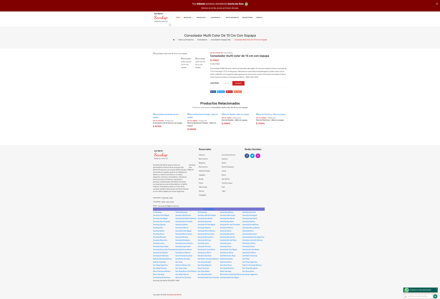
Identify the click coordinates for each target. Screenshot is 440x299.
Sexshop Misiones (159, 237)
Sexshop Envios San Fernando (164, 250)
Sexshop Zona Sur (249, 212)
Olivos (224, 175)
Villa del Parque (204, 171)
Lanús (224, 171)
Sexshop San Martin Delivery (185, 218)
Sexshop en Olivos (204, 253)
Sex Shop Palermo (182, 274)
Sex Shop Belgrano (205, 265)
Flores (201, 183)
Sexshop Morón (225, 231)
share (239, 91)
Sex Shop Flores (226, 265)
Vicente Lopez (227, 183)
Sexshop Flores (225, 246)
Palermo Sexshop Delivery (252, 265)
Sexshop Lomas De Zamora (252, 240)
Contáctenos (247, 17)
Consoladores (202, 40)
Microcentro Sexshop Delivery (231, 274)
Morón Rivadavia (228, 167)
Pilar (223, 187)
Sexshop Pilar (158, 228)
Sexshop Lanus (203, 243)
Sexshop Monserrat (227, 234)
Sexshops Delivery (227, 212)
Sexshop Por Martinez (250, 225)
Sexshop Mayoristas (227, 237)
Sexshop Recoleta (227, 222)
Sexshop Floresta (204, 246)
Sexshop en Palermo (183, 253)
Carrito (259, 17)
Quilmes (225, 159)
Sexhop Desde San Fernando (208, 278)
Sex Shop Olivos (248, 271)
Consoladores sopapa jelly (221, 40)
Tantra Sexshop (181, 212)
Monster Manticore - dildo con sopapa (270, 120)
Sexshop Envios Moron (183, 250)
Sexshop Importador (183, 246)
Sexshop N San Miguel (183, 231)
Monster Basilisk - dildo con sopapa (234, 120)
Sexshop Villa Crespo (227, 215)
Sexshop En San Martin (250, 250)
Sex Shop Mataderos (250, 268)
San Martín (226, 179)
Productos (201, 17)
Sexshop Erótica (248, 246)
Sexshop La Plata (248, 243)
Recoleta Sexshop (204, 256)
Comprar (238, 83)
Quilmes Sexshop (226, 259)
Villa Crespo (203, 187)
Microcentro (203, 167)
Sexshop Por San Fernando (230, 225)
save (230, 91)
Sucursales (215, 17)
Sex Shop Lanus (181, 268)
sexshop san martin (192, 167)
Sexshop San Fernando (161, 222)
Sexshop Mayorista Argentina (253, 237)
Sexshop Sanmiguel (249, 215)
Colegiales (202, 195)
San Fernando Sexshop (183, 256)
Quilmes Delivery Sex (183, 265)
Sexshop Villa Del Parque (207, 215)
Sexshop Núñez (159, 231)
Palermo (202, 155)
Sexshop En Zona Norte (206, 250)
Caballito (202, 175)
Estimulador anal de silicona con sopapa (167, 123)
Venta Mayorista (232, 17)
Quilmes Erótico (226, 262)
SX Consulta (202, 212)
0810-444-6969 (167, 202)
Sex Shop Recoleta (205, 274)
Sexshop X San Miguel (161, 215)
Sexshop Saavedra (205, 222)
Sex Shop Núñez (204, 271)
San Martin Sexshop (249, 256)
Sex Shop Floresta (160, 268)
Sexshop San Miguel (160, 218)
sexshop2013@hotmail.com (168, 206)
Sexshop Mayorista (160, 240)
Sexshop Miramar (181, 237)
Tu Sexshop (157, 212)
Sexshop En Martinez (161, 256)
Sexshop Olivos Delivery (251, 228)
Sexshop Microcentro (205, 237)
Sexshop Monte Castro (183, 234)
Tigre (224, 191)
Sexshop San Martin (227, 218)
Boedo (201, 179)
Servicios (187, 17)
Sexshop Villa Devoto (183, 215)
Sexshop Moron (248, 231)
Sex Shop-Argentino (250, 274)
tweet (222, 91)
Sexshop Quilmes (248, 222)
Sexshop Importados (160, 246)
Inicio (178, 17)
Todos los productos (186, 40)
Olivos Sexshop (203, 268)
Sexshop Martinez (204, 240)
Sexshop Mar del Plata (228, 240)
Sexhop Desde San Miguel (229, 278)
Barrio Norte (203, 159)
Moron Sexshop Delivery (162, 271)
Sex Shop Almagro (204, 262)
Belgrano (202, 163)
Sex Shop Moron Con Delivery (186, 271)
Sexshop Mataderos (182, 240)
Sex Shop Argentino (160, 265)
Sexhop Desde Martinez (161, 278)
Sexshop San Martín (205, 218)
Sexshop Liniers (159, 243)
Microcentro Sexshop (183, 278)
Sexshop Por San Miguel (206, 225)
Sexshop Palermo (181, 228)
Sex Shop (245, 259)
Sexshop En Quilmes (160, 253)
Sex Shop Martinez (227, 268)
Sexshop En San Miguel (228, 250)
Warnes (201, 191)
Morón (224, 163)
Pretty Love (169, 121)
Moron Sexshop (225, 271)
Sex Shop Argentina (249, 262)
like (214, 91)
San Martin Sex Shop (227, 256)
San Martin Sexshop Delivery (208, 259)
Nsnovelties (228, 53)
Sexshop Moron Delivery (206, 231)
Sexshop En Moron (249, 253)
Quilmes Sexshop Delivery (162, 259)
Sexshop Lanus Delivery (184, 243)
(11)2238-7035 (167, 198)
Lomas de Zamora (228, 155)
